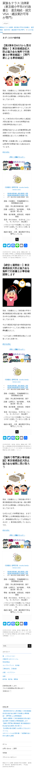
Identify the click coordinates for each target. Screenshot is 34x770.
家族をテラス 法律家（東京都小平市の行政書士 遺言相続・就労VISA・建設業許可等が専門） (17, 10)
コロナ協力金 (11, 257)
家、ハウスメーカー (9, 656)
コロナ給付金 (19, 448)
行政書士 (6, 254)
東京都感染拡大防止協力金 (23, 446)
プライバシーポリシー (10, 757)
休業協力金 (18, 257)
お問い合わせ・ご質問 (10, 748)
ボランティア (24, 255)
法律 (26, 252)
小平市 (12, 255)
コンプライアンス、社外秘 (11, 665)
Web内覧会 (6, 662)
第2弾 (19, 255)
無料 (16, 255)
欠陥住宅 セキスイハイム (10, 659)
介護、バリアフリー (9, 672)
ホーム (5, 744)
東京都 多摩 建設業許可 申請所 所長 (17, 195)
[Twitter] (17, 239)
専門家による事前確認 (15, 254)
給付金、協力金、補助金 (18, 252)
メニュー (6, 23)
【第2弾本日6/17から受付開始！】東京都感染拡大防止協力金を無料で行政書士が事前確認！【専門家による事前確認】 (17, 51)
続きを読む (6, 152)
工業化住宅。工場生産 (10, 668)
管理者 (5, 753)
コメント (24, 257)
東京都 (23, 254)
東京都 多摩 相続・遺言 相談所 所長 (17, 193)
